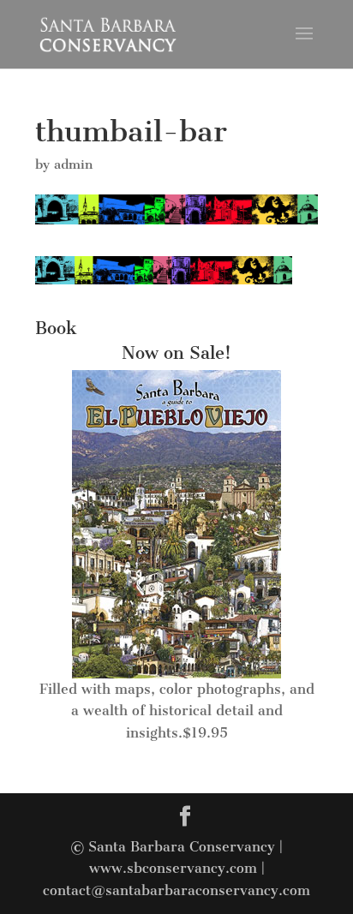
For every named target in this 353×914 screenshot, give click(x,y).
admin (73, 164)
